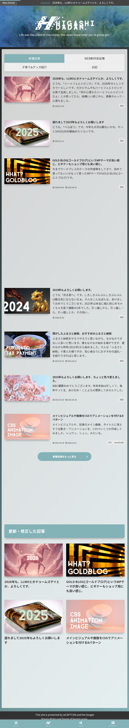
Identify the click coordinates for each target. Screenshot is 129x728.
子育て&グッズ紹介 (34, 67)
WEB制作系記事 (94, 58)
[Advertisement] (64, 241)
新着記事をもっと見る (64, 456)
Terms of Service (71, 719)
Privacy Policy (49, 719)
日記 (94, 67)
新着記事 (34, 58)
